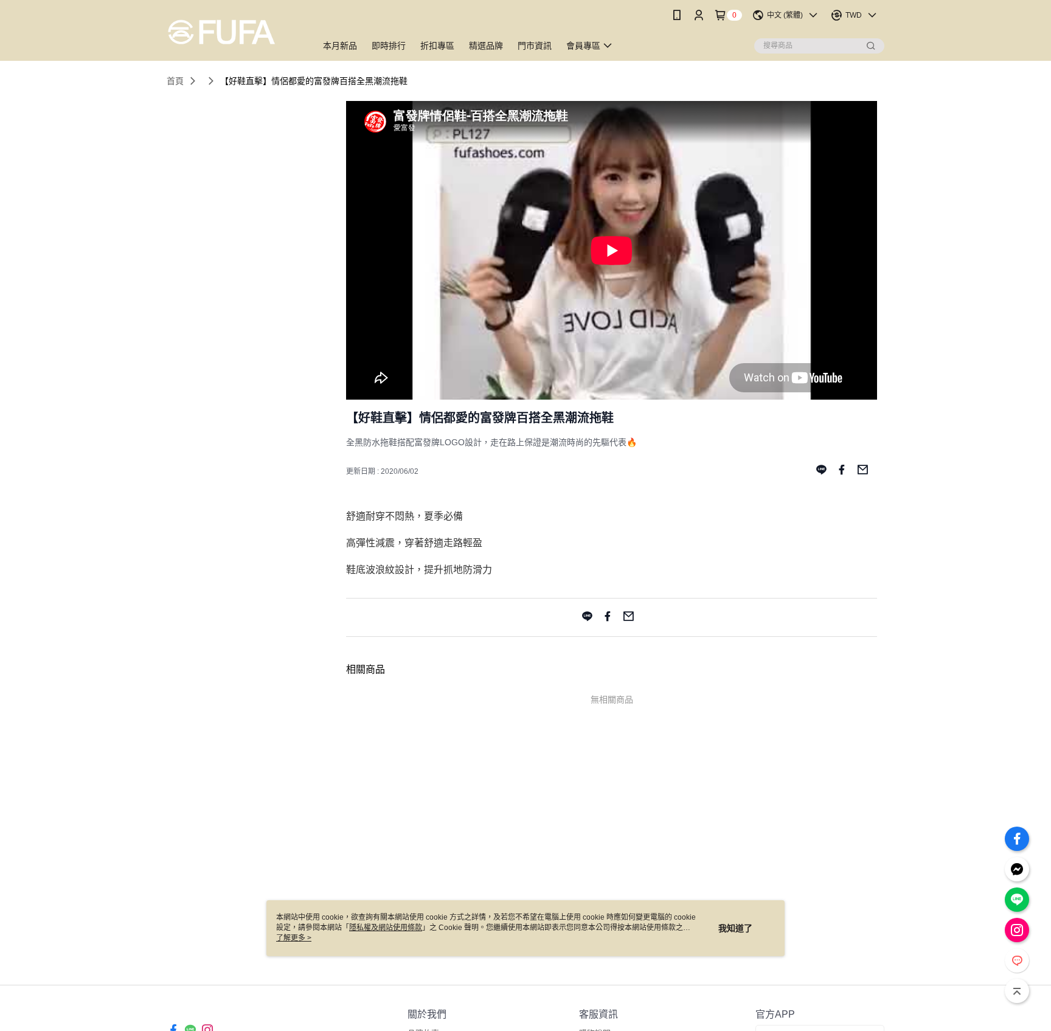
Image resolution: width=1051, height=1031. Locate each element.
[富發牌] (234, 32)
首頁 (175, 81)
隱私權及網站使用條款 (385, 927)
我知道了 (735, 928)
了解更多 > (293, 938)
